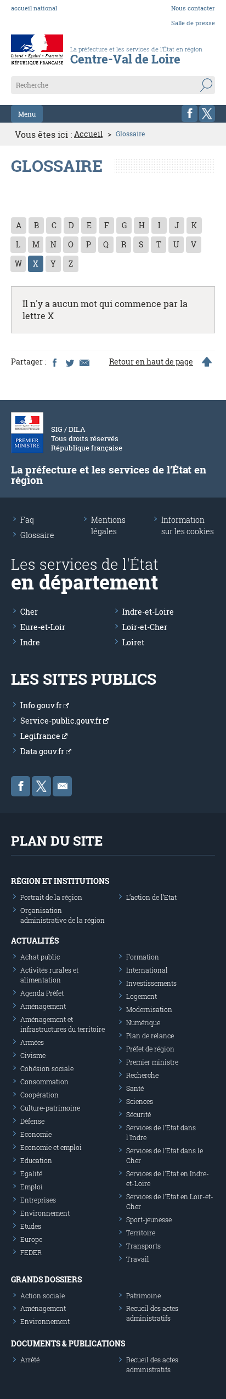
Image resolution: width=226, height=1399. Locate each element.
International (147, 970)
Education (36, 1160)
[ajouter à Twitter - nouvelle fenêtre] (69, 361)
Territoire (140, 1232)
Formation (142, 956)
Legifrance (41, 736)
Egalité (31, 1173)
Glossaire (37, 535)
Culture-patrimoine (50, 1107)
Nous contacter (193, 8)
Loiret (133, 642)
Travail (137, 1259)
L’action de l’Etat (151, 897)
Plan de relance (150, 1035)
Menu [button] (27, 113)
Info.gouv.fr (42, 705)
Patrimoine (143, 1295)
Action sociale (42, 1295)
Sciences (139, 1101)
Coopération (39, 1094)
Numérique (143, 1022)
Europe (31, 1239)
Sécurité (138, 1114)
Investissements (151, 983)
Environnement (45, 1213)
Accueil (88, 134)
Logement (141, 996)
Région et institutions (60, 881)
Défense (32, 1121)
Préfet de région (150, 1048)
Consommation (44, 1081)
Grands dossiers (46, 1279)
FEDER (31, 1252)
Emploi (31, 1186)
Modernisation (149, 1009)
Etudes (30, 1226)
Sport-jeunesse (149, 1219)
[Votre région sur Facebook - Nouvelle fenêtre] (189, 113)
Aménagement (43, 1006)
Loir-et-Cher (144, 627)
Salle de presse (193, 23)
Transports (143, 1245)
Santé (135, 1088)
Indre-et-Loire (148, 611)
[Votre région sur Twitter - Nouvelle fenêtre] (207, 113)
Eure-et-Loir (42, 627)
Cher (29, 611)
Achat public (40, 956)
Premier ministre (152, 1061)
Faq (27, 519)
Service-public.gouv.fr (61, 720)
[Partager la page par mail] (84, 361)
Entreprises (38, 1199)
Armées (32, 1042)
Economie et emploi (51, 1147)
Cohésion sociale (47, 1068)
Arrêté (29, 1359)
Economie (36, 1134)
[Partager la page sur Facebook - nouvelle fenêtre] (54, 361)
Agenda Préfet (42, 992)
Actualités (35, 940)
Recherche (142, 1075)
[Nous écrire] (62, 786)
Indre (30, 642)
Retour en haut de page (151, 362)
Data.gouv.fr (43, 751)
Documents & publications (68, 1343)
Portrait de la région (51, 897)
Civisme (33, 1055)
